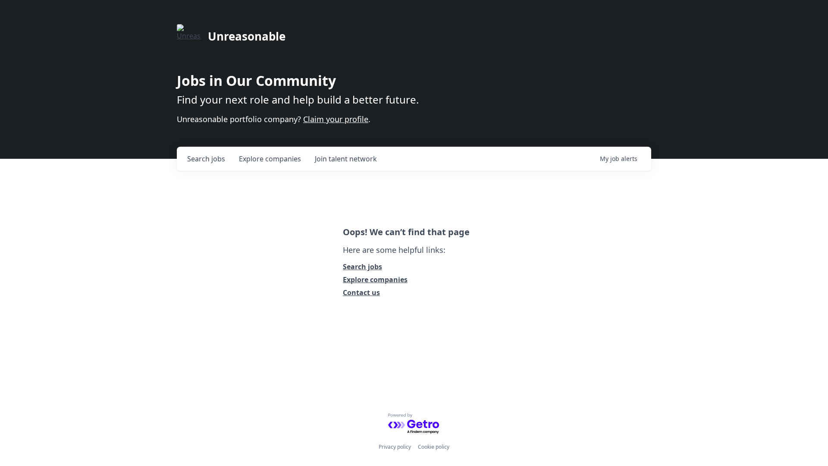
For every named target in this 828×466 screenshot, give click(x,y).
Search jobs (362, 266)
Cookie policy (433, 446)
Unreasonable (246, 36)
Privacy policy (395, 446)
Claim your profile (335, 119)
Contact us (361, 292)
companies (270, 159)
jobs (206, 159)
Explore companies (375, 279)
